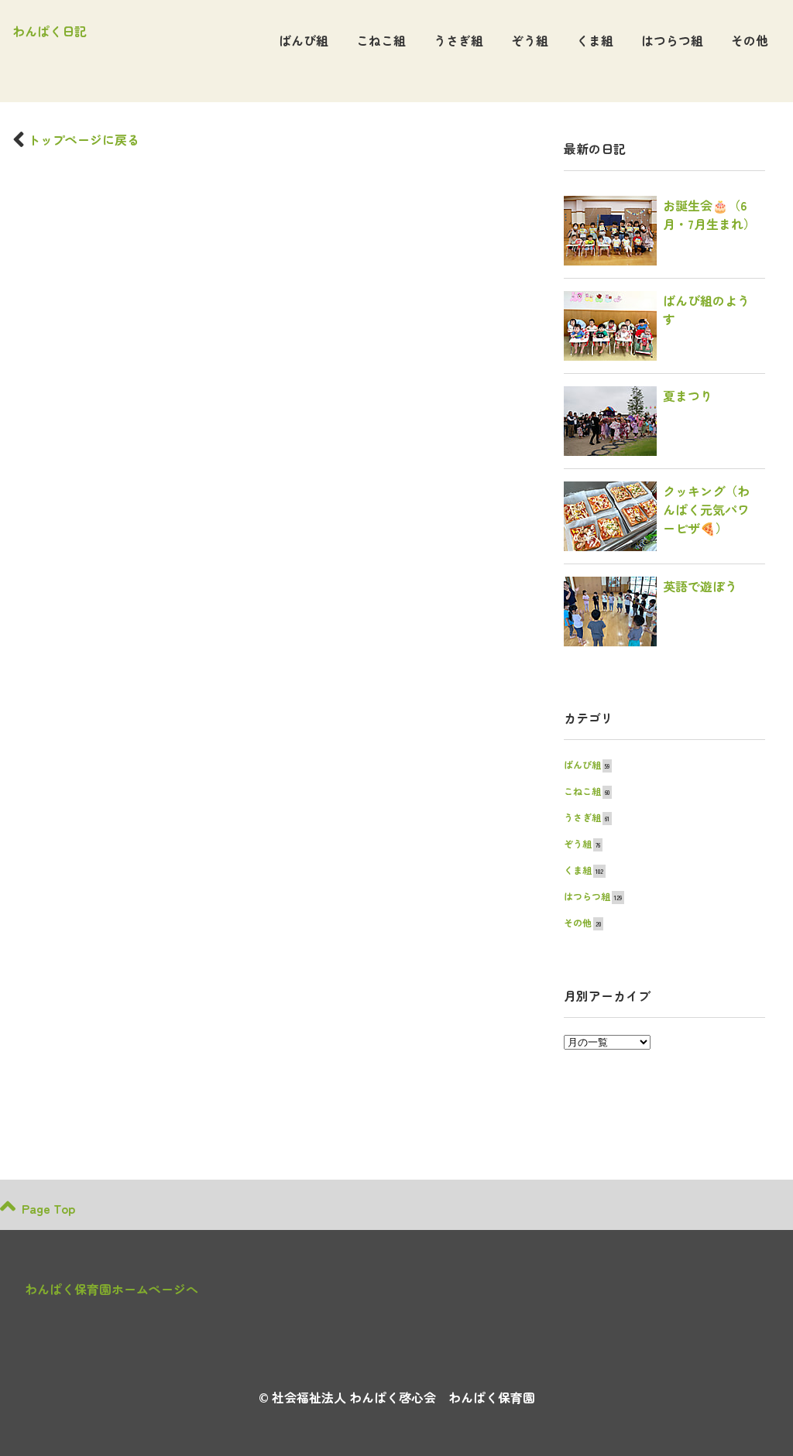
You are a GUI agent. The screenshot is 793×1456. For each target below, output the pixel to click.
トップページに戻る (83, 139)
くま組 (594, 40)
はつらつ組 (672, 40)
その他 (749, 40)
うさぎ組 (458, 40)
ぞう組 (529, 40)
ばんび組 (303, 40)
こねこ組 (381, 40)
